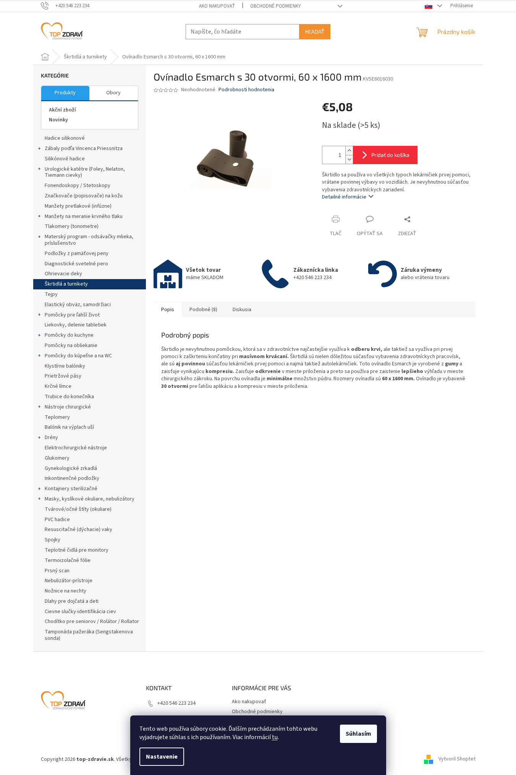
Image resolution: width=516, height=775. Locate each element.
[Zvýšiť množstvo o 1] (349, 150)
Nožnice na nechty (65, 591)
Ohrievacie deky (63, 274)
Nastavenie (162, 756)
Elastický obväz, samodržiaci (78, 304)
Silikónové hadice (65, 159)
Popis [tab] (167, 309)
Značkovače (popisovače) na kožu (84, 196)
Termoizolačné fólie (68, 560)
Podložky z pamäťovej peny (76, 253)
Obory (113, 93)
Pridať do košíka (390, 155)
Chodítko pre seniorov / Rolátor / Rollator (92, 621)
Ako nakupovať (217, 6)
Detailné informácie (344, 197)
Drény (51, 437)
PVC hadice (57, 519)
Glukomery (57, 458)
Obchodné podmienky (275, 6)
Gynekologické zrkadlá (71, 468)
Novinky (58, 120)
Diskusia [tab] (242, 309)
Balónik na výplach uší (69, 427)
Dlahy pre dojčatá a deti (72, 601)
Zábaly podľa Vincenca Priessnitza (84, 148)
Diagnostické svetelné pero (76, 264)
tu (275, 737)
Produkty (65, 93)
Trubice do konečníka (69, 396)
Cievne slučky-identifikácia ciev (80, 611)
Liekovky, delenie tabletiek (76, 325)
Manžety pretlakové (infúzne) (78, 206)
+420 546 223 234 (176, 703)
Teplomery (57, 417)
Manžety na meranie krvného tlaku (84, 216)
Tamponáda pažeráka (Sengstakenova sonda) (89, 635)
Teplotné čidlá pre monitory (76, 550)
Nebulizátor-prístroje (68, 580)
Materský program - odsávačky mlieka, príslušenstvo (89, 240)
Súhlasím (358, 734)
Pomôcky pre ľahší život (72, 315)
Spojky (52, 540)
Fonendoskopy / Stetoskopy (77, 185)
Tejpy (51, 294)
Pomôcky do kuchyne (69, 335)
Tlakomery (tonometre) (72, 226)
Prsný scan (57, 571)
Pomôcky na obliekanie (71, 345)
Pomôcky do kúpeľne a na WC (78, 356)
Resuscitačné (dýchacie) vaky (78, 529)
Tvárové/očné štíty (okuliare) (78, 509)
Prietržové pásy (63, 376)
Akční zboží (62, 110)
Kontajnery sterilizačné (71, 488)
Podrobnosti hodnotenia (246, 90)
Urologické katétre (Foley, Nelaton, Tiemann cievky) (85, 172)
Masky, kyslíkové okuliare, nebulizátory (89, 499)
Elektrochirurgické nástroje (76, 448)
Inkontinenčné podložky (72, 478)
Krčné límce (58, 386)
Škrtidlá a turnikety (66, 284)
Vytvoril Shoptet (457, 759)
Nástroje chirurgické (68, 407)
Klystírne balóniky (65, 366)
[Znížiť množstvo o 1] (349, 159)
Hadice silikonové (65, 138)
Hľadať (314, 31)
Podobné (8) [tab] (203, 309)
